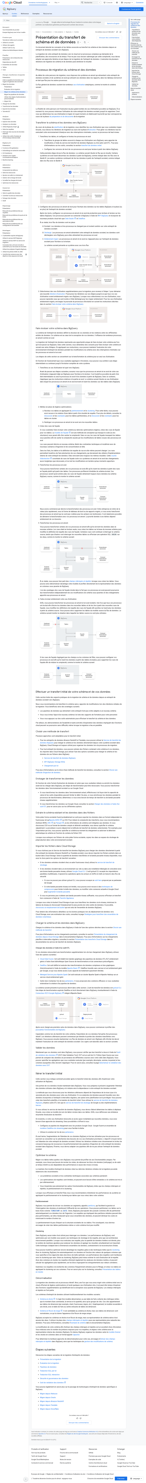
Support (62, 1456)
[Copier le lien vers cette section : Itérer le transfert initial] (64, 1073)
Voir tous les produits (38, 1453)
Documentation (47, 32)
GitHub (91, 1453)
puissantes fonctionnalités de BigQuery (50, 1030)
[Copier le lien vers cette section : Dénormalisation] (54, 1278)
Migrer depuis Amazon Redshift (52, 1401)
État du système (65, 1463)
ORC (49, 823)
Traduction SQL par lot (48, 1371)
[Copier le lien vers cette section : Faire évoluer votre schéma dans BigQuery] (80, 328)
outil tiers (98, 880)
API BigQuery (103, 216)
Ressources (47, 14)
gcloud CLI (117, 988)
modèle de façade (61, 433)
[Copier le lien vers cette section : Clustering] (46, 1231)
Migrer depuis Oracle (48, 1397)
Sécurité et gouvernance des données (54, 1378)
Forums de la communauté (69, 1453)
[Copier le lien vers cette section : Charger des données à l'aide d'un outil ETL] (72, 948)
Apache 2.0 (42, 1434)
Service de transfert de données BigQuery (60, 758)
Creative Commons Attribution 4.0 (87, 1431)
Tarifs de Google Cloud (38, 1456)
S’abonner (121, 1478)
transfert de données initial (91, 145)
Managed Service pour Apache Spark (53, 975)
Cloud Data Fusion (47, 959)
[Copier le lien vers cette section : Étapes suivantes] (57, 1350)
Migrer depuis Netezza (48, 1394)
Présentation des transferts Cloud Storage (91, 939)
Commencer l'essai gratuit (131, 9)
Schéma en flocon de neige (50, 1311)
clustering (91, 411)
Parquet (59, 823)
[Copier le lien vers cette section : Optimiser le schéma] (58, 1155)
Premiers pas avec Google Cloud (99, 1456)
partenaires (69, 981)
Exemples (36, 14)
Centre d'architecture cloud (98, 1463)
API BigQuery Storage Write (54, 762)
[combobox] (90, 2)
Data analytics (59, 32)
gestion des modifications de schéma (98, 1341)
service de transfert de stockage (78, 1103)
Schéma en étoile (46, 1299)
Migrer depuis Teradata (48, 1405)
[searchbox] (14, 20)
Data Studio (69, 219)
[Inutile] (120, 32)
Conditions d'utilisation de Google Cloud (100, 1474)
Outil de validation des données (52, 1383)
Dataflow (81, 219)
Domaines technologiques (38, 3)
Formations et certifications (98, 1466)
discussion (48, 416)
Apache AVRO (54, 820)
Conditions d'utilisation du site (75, 1474)
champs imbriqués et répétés (80, 581)
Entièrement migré (51, 239)
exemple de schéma (78, 1323)
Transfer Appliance (67, 898)
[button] (14, 42)
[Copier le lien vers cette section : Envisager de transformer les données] (76, 779)
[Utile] (117, 32)
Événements (121, 1456)
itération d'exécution (57, 294)
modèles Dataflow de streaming (52, 1128)
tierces (38, 1105)
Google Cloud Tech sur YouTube (128, 1466)
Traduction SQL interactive (50, 1375)
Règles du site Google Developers (77, 1434)
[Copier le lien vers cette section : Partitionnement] (50, 1201)
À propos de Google (37, 1474)
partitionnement (77, 411)
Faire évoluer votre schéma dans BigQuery (67, 304)
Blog (118, 1453)
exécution (92, 130)
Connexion (139, 2)
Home (37, 32)
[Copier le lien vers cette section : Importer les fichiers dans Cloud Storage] (78, 846)
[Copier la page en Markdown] (85, 42)
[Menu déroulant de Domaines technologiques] (50, 2)
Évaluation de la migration (49, 1363)
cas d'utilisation (79, 85)
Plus (56, 3)
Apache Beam (72, 968)
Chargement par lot (51, 766)
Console (109, 3)
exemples (61, 416)
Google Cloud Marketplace (40, 1459)
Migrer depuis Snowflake (49, 1409)
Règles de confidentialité (54, 1474)
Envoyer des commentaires (109, 38)
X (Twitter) (121, 1459)
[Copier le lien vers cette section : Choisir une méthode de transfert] (71, 731)
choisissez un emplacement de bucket (50, 908)
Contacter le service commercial (42, 1463)
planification (58, 127)
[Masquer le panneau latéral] (26, 1479)
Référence (25, 14)
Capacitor (76, 1335)
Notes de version (65, 1459)
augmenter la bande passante (59, 892)
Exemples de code (95, 1459)
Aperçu (5, 14)
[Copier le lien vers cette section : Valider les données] (57, 1048)
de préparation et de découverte (61, 117)
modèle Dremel (114, 1332)
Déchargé (47, 233)
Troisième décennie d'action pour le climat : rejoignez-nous (52, 1478)
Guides (14, 14)
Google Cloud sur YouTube (126, 1463)
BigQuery (11, 9)
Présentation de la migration (50, 1359)
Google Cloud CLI (78, 871)
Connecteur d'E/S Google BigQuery (49, 993)
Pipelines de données (48, 1367)
